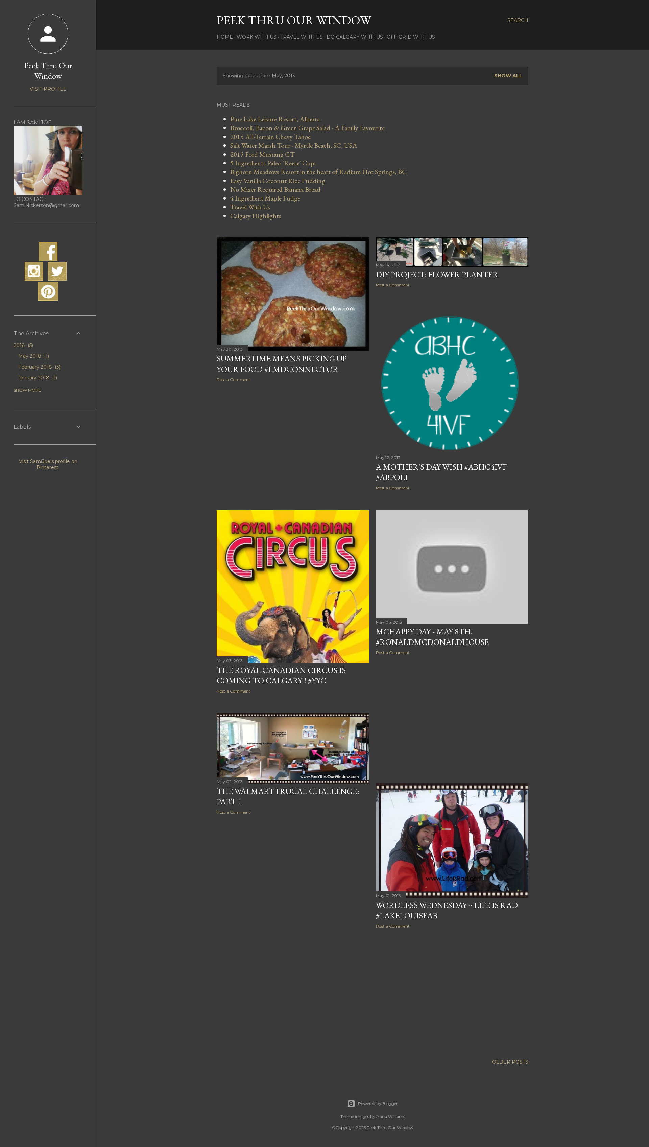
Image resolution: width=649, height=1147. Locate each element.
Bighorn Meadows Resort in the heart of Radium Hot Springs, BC (318, 171)
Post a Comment (233, 379)
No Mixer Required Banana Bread (275, 189)
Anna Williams (390, 1116)
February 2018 (38, 367)
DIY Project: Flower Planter (437, 274)
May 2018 (33, 356)
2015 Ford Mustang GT (262, 154)
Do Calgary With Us (355, 37)
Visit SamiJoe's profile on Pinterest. (48, 464)
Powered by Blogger (378, 1103)
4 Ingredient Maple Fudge (265, 198)
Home (225, 37)
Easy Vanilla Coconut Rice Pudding (277, 180)
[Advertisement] (293, 446)
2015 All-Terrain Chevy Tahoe (270, 136)
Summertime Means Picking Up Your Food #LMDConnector (282, 363)
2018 (23, 345)
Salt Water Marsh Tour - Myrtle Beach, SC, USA (293, 145)
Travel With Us (301, 37)
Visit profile (48, 89)
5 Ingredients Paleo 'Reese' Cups (273, 163)
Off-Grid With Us (411, 37)
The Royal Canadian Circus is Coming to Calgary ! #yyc (281, 675)
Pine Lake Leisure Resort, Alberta (275, 119)
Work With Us (257, 37)
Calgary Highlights (255, 215)
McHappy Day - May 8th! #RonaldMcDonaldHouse (432, 636)
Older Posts (510, 1062)
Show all (508, 76)
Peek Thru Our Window (294, 20)
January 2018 (37, 378)
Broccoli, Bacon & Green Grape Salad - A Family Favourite (307, 127)
